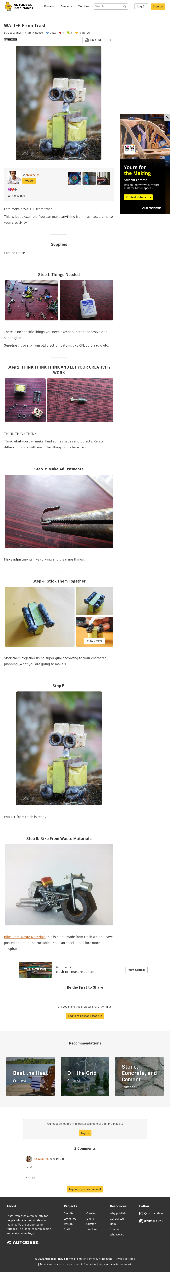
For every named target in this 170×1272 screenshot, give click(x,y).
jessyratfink (41, 1159)
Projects (49, 6)
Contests (66, 6)
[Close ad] (167, 117)
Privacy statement (100, 1259)
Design (68, 1224)
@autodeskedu (153, 1221)
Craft (28, 32)
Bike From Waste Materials (24, 937)
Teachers (83, 6)
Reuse (39, 32)
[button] (110, 40)
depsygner (14, 32)
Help (113, 1224)
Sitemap (115, 1229)
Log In (141, 6)
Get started (117, 1219)
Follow (29, 181)
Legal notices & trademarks (116, 1264)
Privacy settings (125, 1259)
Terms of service (76, 1259)
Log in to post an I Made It (85, 1016)
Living (90, 1219)
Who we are (117, 1234)
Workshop (70, 1219)
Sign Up (158, 6)
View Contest (136, 970)
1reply (31, 1177)
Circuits (68, 1213)
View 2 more (94, 641)
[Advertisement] (145, 164)
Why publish (118, 1213)
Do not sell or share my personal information (68, 1264)
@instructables (153, 1213)
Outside (91, 1224)
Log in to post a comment (85, 1189)
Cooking (91, 1213)
